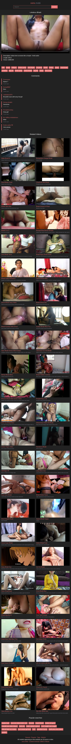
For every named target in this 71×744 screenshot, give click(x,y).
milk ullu (22, 726)
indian (51, 67)
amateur (4, 70)
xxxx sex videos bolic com (19, 723)
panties (4, 732)
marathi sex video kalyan (9, 726)
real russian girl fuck (24, 729)
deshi (57, 67)
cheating (39, 67)
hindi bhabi (64, 67)
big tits (36, 70)
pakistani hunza (42, 729)
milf (3, 67)
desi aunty (48, 70)
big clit (11, 70)
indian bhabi (28, 70)
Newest (27, 737)
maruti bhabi (39, 723)
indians (14, 67)
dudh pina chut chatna (56, 729)
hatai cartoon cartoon (33, 726)
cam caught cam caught (49, 726)
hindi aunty (18, 70)
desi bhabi (31, 67)
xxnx (35, 3)
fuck (34, 729)
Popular (33, 737)
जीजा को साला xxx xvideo (9, 729)
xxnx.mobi (25, 741)
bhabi (45, 67)
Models (43, 737)
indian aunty (22, 67)
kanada (31, 723)
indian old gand (50, 723)
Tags (38, 737)
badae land (5, 723)
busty (41, 70)
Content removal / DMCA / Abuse (39, 741)
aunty (8, 67)
